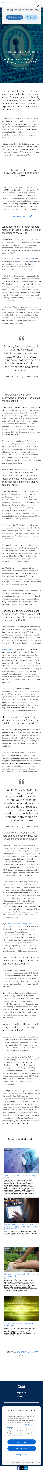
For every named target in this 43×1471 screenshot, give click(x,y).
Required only (21, 1448)
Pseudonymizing (8, 649)
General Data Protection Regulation (19, 259)
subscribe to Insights (26, 1351)
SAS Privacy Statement (15, 1462)
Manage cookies (21, 1455)
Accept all (21, 1442)
